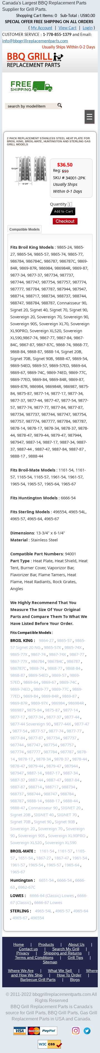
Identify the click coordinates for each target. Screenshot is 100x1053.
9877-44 (71, 717)
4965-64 (80, 910)
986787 (73, 661)
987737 (69, 738)
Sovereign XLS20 (26, 842)
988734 (68, 787)
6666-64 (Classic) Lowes (52, 895)
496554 (37, 917)
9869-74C (68, 682)
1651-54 (25, 858)
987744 (17, 744)
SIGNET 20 (71, 807)
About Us (76, 944)
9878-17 (25, 759)
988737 (17, 794)
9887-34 (70, 773)
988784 (67, 794)
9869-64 (30, 682)
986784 (37, 661)
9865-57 (64, 640)
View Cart (67, 28)
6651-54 (46, 880)
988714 (35, 787)
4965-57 (62, 910)
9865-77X (19, 654)
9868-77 (55, 668)
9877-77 (74, 731)
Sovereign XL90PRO (67, 835)
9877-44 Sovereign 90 (30, 724)
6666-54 (64, 880)
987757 (67, 744)
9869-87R (19, 703)
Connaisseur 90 (43, 807)
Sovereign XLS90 (60, 842)
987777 (33, 751)
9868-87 (17, 675)
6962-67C (26, 887)
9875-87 (52, 710)
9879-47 (53, 766)
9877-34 (35, 717)
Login (87, 28)
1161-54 (46, 851)
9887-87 (17, 787)
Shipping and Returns (63, 953)
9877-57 (38, 731)
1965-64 (71, 865)
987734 (53, 738)
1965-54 (35, 865)
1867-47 (61, 858)
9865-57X (52, 647)
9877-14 (70, 710)
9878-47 (17, 766)
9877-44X (62, 724)
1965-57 (53, 865)
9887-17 (52, 773)
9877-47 (81, 724)
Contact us (28, 949)
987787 (67, 751)
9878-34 (43, 759)
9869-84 (30, 696)
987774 (17, 751)
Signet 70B (20, 821)
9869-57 (59, 675)
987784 (50, 751)
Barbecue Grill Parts (38, 979)
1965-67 (17, 871)
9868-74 (36, 668)
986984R (76, 703)
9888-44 (70, 800)
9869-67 (48, 682)
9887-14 (34, 773)
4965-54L (43, 910)
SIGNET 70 (67, 814)
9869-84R (50, 696)
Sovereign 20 (22, 828)
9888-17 (52, 800)
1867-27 (43, 858)
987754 (50, 744)
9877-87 (35, 738)
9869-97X (39, 703)
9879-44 (35, 766)
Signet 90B (65, 821)
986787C (18, 668)
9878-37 (61, 759)
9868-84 (73, 668)
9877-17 (17, 717)
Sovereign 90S (31, 835)
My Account (41, 28)
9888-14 (34, 800)
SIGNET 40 (44, 814)
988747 (50, 794)
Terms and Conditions (34, 957)
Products (46, 944)
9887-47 (53, 780)
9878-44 (79, 759)
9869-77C (60, 689)
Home (18, 944)
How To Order (69, 975)
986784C (55, 661)
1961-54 (79, 858)
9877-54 (19, 731)
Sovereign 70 (50, 828)
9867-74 (38, 654)
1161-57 (65, 851)
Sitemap (50, 962)
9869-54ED (38, 675)
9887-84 (71, 780)
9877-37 (53, 717)
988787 (17, 800)
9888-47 (17, 807)
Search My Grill (65, 949)
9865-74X (73, 647)
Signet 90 (42, 821)
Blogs (75, 979)
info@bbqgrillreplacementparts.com (35, 41)
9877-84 (17, 738)
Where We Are (21, 970)
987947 (17, 773)
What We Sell (60, 970)
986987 (17, 710)
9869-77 (41, 689)
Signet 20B (20, 814)
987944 (71, 766)
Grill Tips (75, 957)
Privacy (22, 953)
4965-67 (19, 917)
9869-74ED (20, 689)
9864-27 (46, 640)
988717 (51, 787)
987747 (33, 744)
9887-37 (17, 780)
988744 (33, 794)
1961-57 (17, 865)
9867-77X (19, 661)
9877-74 (56, 731)
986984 (58, 703)
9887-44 (35, 780)
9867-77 (76, 654)
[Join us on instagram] (74, 1030)
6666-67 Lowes (48, 902)
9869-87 (69, 696)
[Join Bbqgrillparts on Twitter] (86, 1030)
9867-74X (57, 654)
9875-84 (34, 710)
